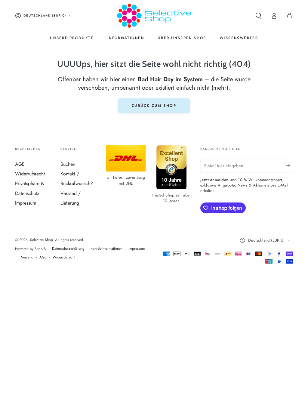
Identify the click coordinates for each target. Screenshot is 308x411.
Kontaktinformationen (106, 248)
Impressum (25, 202)
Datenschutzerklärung (68, 248)
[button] (258, 15)
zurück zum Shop (154, 105)
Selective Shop (41, 240)
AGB (20, 164)
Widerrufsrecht (30, 173)
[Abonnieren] (289, 165)
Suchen (67, 164)
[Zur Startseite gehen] (154, 16)
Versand (27, 257)
